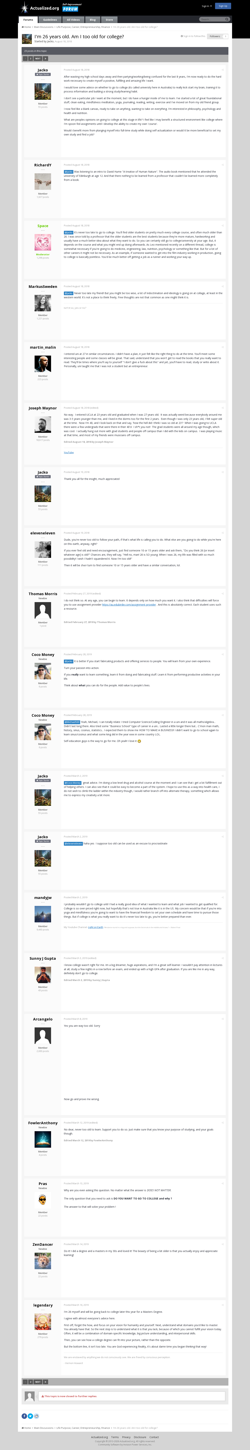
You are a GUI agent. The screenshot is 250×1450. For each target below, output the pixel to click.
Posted (76, 69)
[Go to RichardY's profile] (43, 181)
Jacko (50, 41)
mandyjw (43, 897)
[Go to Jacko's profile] (27, 39)
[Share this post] (223, 69)
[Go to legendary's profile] (43, 1321)
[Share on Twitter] (30, 1416)
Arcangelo (43, 1019)
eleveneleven (42, 533)
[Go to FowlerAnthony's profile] (43, 1139)
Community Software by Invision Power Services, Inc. (125, 1444)
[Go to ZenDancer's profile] (43, 1261)
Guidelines (50, 19)
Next (37, 58)
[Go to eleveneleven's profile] (43, 549)
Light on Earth (95, 927)
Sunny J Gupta (43, 958)
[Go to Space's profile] (43, 242)
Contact (154, 1437)
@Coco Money (73, 782)
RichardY (42, 165)
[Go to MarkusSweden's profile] (43, 303)
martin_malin (43, 347)
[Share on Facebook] (24, 1416)
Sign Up (223, 6)
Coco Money (43, 654)
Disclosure (140, 1437)
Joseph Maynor (43, 408)
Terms (115, 1437)
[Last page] (45, 58)
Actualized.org (99, 1437)
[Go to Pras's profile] (43, 1200)
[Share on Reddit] (36, 1416)
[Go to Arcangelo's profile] (43, 1035)
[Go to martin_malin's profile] (43, 364)
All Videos (73, 19)
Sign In (206, 6)
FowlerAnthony (42, 1122)
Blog (93, 19)
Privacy (126, 1437)
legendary (43, 1305)
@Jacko (68, 171)
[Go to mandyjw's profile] (43, 914)
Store (109, 19)
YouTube (69, 452)
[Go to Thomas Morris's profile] (43, 610)
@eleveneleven (73, 843)
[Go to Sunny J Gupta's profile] (43, 975)
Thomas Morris (43, 593)
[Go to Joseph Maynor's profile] (43, 424)
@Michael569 (72, 722)
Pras (43, 1183)
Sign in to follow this (194, 36)
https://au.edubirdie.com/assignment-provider (129, 604)
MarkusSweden (43, 286)
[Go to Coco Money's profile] (43, 671)
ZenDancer (43, 1244)
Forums (28, 19)
